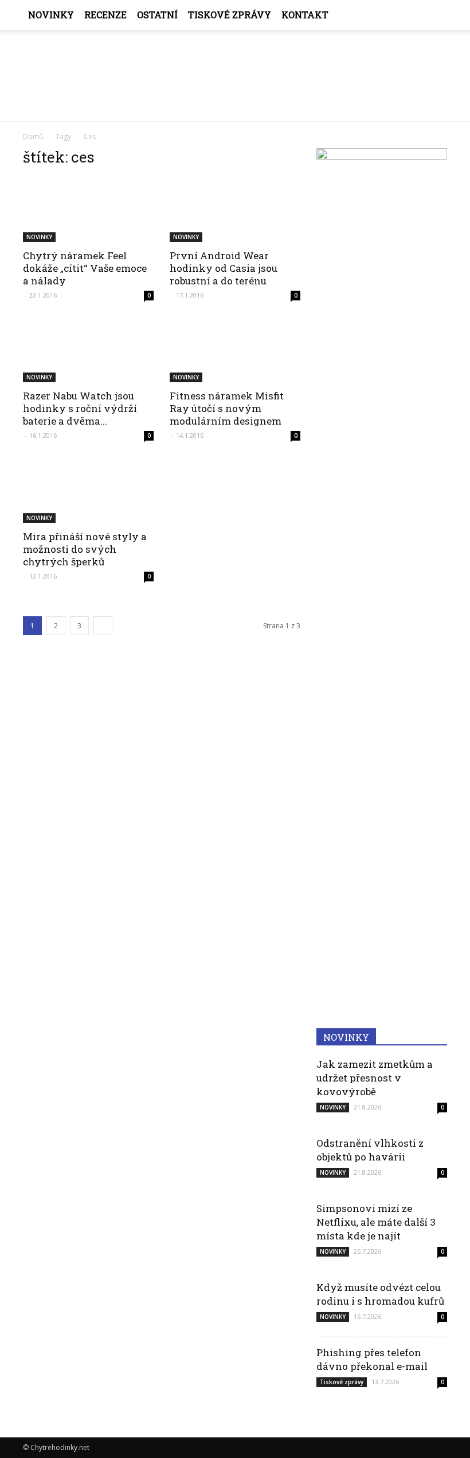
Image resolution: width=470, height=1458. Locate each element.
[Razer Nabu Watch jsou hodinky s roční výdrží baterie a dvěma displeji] (88, 350)
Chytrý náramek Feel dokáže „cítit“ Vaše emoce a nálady (85, 268)
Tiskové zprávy (229, 15)
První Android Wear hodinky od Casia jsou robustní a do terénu (223, 268)
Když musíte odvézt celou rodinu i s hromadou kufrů (380, 1294)
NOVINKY (51, 15)
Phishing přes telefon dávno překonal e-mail (372, 1359)
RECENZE (105, 15)
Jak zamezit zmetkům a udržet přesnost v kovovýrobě (374, 1077)
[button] (433, 15)
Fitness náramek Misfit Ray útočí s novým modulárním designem (227, 408)
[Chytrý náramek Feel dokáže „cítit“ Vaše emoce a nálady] (88, 209)
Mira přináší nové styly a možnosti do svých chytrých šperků (85, 549)
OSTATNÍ (157, 15)
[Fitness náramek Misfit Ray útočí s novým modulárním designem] (235, 350)
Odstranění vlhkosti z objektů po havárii (370, 1149)
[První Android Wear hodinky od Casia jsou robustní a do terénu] (235, 209)
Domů (33, 136)
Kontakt (304, 15)
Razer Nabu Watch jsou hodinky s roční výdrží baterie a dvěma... (80, 408)
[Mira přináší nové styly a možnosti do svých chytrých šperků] (88, 490)
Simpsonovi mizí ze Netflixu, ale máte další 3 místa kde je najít (376, 1222)
